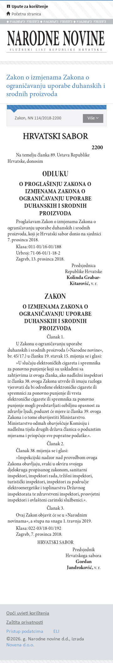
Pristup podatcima (24, 631)
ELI (56, 631)
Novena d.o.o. (20, 645)
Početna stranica (26, 14)
